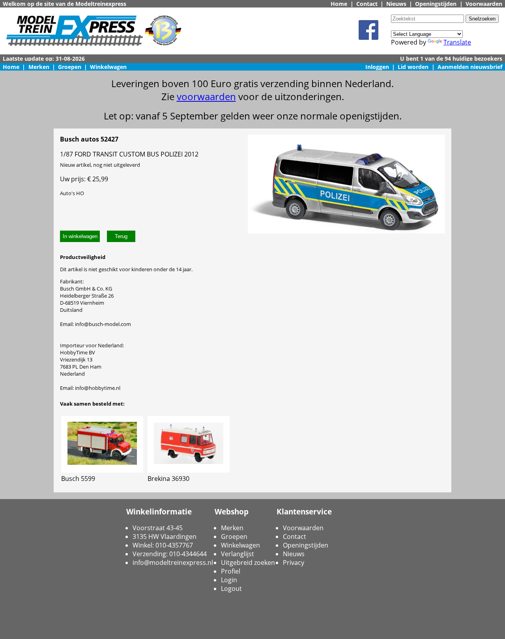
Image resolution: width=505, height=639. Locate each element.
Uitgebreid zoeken (248, 562)
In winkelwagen (80, 236)
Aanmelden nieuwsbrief (470, 67)
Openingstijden (435, 3)
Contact (367, 3)
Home (339, 3)
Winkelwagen (108, 67)
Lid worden (413, 67)
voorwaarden (206, 96)
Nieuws (396, 3)
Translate (457, 42)
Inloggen (377, 67)
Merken (38, 67)
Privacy (293, 562)
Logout (231, 588)
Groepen (69, 67)
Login (229, 580)
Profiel (230, 571)
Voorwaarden (484, 3)
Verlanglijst (237, 554)
